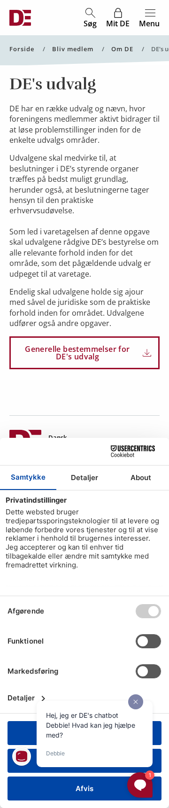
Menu (149, 22)
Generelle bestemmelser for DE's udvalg (77, 353)
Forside (21, 49)
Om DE (122, 49)
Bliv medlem (72, 49)
